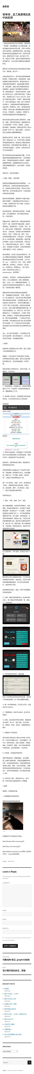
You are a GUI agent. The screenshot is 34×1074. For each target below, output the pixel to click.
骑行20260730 (8, 1019)
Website (6, 928)
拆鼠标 (6, 989)
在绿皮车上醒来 (9, 1024)
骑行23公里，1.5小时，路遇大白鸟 (15, 1014)
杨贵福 (6, 6)
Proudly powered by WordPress (15, 1070)
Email (5, 919)
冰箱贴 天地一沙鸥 (10, 1004)
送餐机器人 (8, 1029)
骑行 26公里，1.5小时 (11, 994)
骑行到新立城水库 (10, 1009)
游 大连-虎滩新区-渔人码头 (13, 1034)
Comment (7, 883)
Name (4, 910)
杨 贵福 (5, 861)
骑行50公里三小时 (10, 999)
